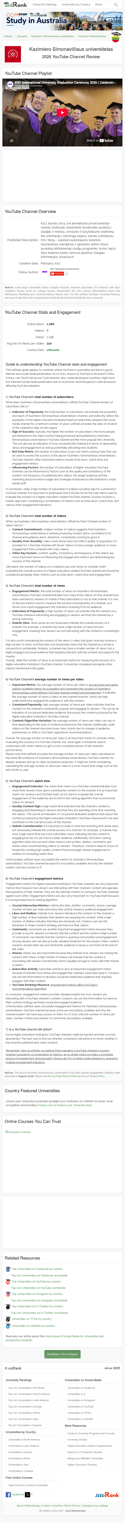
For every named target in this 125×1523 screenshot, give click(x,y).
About (20, 1505)
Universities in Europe (20, 1452)
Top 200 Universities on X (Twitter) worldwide (37, 1312)
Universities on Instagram (81, 1400)
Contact (46, 1505)
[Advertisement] (62, 176)
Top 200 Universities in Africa (24, 1412)
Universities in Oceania (20, 1471)
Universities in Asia (18, 1464)
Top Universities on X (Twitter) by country (37, 1306)
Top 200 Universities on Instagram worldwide (36, 1300)
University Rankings (45, 4)
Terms (67, 1505)
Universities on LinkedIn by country (33, 1325)
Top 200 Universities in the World (26, 1387)
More (98, 4)
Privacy (76, 1505)
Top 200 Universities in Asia (23, 1419)
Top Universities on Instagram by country (37, 1294)
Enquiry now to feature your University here (65, 1105)
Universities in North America (24, 1439)
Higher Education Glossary (82, 1464)
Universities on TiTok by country (31, 1319)
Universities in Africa (19, 1458)
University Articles (77, 1439)
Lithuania (53, 350)
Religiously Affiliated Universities (85, 1458)
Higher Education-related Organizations (89, 1445)
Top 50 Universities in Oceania (24, 1425)
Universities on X (76, 1394)
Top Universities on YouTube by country (36, 1281)
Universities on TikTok (79, 1412)
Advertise (57, 1505)
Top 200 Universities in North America (29, 1394)
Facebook (18, 1494)
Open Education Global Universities (28, 1485)
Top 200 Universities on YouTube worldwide (36, 1287)
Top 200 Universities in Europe (25, 1406)
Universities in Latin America (23, 1445)
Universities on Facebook (81, 1387)
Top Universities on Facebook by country (37, 1269)
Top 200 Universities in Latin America (28, 1400)
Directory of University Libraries (84, 1452)
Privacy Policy (97, 1076)
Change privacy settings (95, 1505)
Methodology (32, 1505)
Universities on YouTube (80, 1406)
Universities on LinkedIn (80, 1419)
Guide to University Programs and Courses (91, 1433)
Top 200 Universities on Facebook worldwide (36, 1275)
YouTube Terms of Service (66, 1076)
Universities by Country (76, 4)
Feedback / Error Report (62, 1354)
